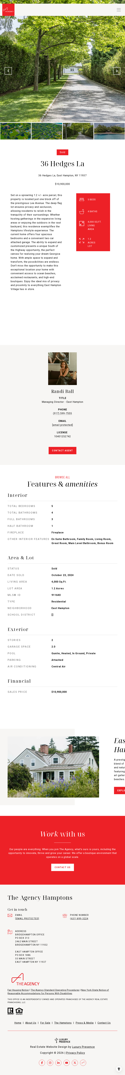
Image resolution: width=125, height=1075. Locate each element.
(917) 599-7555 (62, 413)
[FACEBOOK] (42, 1063)
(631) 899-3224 (79, 918)
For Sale (45, 1022)
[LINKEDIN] (58, 1063)
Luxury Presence (83, 1046)
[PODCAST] (83, 1063)
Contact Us (104, 1022)
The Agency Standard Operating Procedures (55, 990)
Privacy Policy (75, 1052)
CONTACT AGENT (62, 450)
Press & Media (85, 1022)
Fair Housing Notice (18, 990)
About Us (30, 1022)
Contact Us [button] (63, 867)
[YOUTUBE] (67, 1063)
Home (17, 1022)
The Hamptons (63, 1022)
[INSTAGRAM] (50, 1063)
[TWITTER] (75, 1063)
